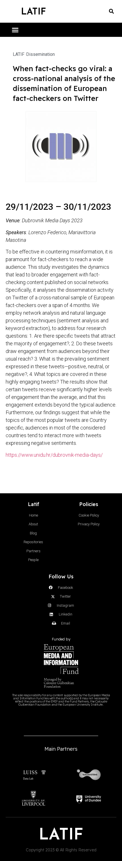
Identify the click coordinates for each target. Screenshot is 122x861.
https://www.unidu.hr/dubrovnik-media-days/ (54, 455)
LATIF (33, 11)
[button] (111, 11)
